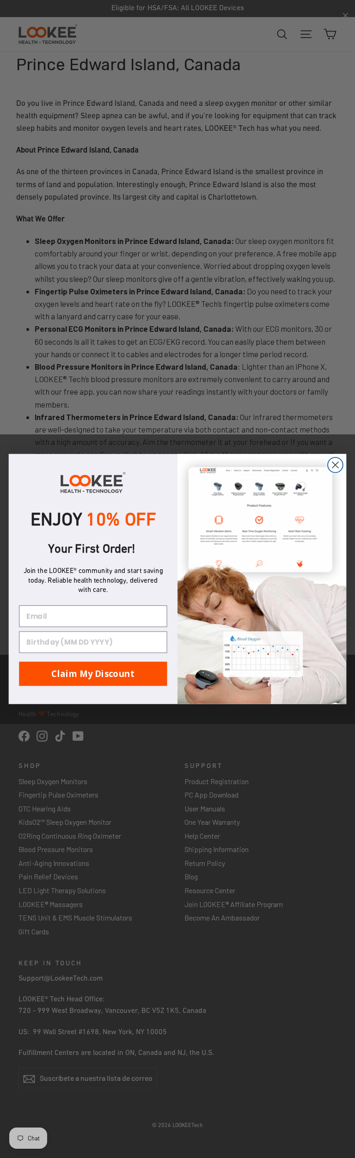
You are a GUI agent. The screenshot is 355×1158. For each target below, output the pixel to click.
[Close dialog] (335, 465)
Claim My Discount (93, 673)
